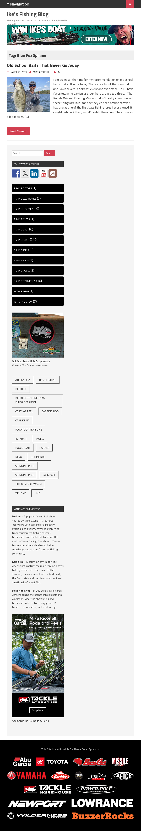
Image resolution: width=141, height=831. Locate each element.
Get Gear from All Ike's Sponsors (31, 361)
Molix (40, 439)
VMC (37, 493)
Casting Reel (24, 411)
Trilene (20, 493)
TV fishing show (23, 301)
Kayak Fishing (21, 291)
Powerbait (22, 448)
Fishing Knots (22, 219)
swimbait (48, 475)
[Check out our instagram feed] (52, 173)
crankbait (22, 420)
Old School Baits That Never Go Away (43, 65)
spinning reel (24, 466)
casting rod (50, 411)
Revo (18, 457)
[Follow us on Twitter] (25, 173)
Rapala (44, 448)
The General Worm (28, 484)
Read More (16, 131)
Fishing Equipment (24, 209)
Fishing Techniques (25, 281)
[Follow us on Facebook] (16, 173)
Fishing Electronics (25, 198)
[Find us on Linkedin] (34, 173)
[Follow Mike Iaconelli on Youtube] (43, 173)
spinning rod (24, 475)
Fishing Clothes (23, 188)
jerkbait (21, 439)
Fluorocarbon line (28, 429)
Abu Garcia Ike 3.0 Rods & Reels (30, 721)
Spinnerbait (39, 457)
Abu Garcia (22, 380)
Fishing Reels (21, 250)
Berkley (20, 389)
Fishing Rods (21, 260)
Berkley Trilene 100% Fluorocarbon (30, 400)
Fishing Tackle (22, 271)
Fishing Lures (21, 240)
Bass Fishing (47, 380)
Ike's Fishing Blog (27, 14)
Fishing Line (20, 229)
